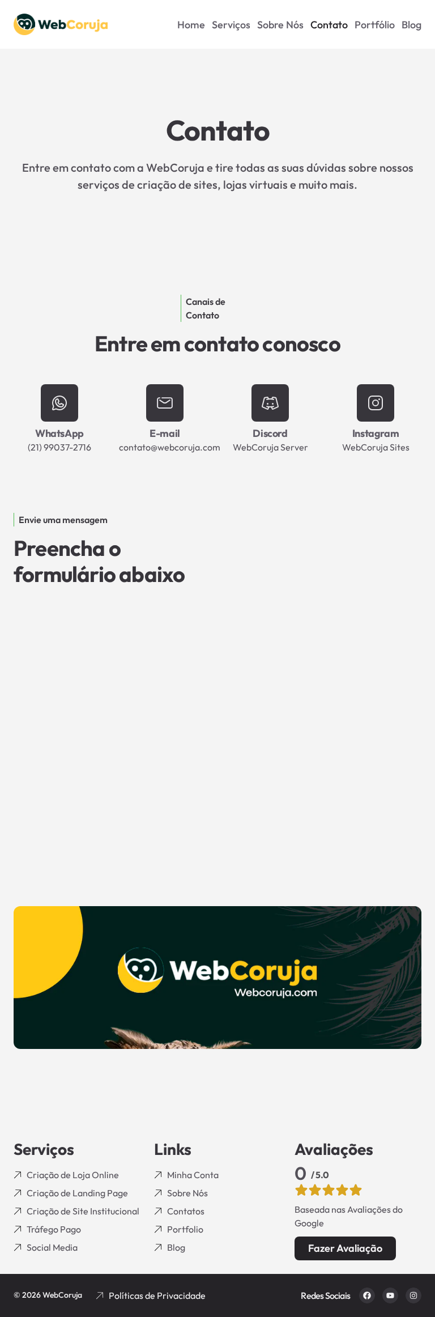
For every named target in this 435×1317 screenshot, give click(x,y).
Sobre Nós (280, 24)
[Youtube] (390, 1295)
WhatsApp (59, 433)
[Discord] (270, 403)
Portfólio (375, 24)
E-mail (165, 433)
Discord (270, 433)
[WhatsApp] (59, 403)
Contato (329, 24)
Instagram (375, 433)
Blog (411, 24)
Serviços (231, 24)
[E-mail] (165, 403)
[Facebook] (367, 1295)
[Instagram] (375, 403)
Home (191, 24)
